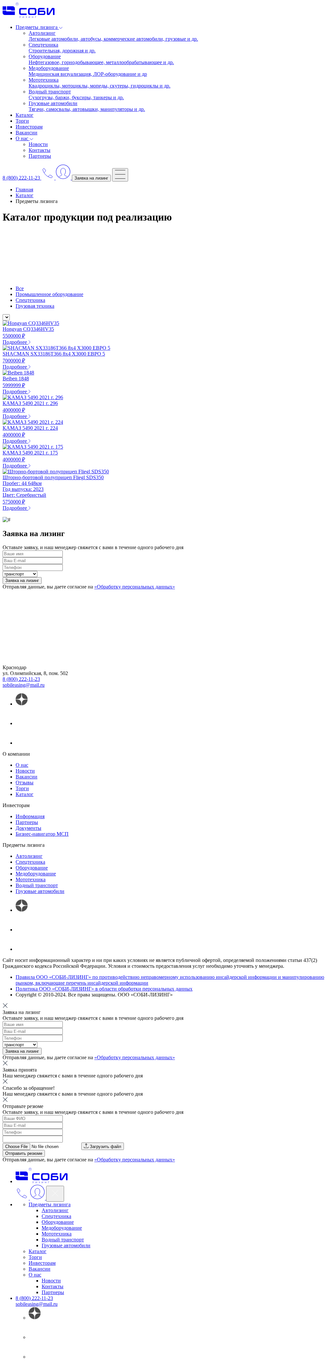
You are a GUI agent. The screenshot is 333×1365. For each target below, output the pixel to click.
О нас (22, 765)
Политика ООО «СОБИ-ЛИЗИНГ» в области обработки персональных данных (104, 989)
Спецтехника (30, 300)
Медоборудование (36, 873)
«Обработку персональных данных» (134, 586)
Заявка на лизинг (91, 178)
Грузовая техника (35, 306)
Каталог (24, 115)
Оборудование (32, 868)
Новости (38, 144)
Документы (28, 828)
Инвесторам (29, 126)
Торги (22, 121)
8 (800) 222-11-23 (21, 679)
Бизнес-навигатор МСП (42, 834)
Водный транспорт (37, 885)
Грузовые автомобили (40, 891)
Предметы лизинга (50, 1204)
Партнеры (40, 156)
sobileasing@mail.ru (24, 685)
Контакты (39, 150)
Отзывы (24, 782)
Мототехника (31, 879)
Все (20, 288)
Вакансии (26, 132)
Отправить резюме (23, 1153)
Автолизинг (29, 856)
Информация (30, 816)
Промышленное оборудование (49, 294)
